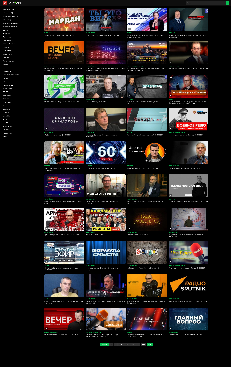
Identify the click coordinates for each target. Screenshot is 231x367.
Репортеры (7, 95)
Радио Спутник (8, 88)
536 (133, 344)
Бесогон (6, 47)
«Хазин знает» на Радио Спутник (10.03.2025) (185, 168)
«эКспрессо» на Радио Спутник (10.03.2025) (143, 268)
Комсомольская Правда (11, 75)
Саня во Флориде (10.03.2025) (97, 102)
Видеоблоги (7, 51)
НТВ (4, 81)
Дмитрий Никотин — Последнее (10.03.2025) (143, 168)
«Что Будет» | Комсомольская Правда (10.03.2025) (187, 268)
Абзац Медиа (7, 126)
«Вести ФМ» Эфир (9, 9)
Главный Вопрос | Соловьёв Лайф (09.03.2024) (185, 335)
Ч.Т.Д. (5, 119)
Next (149, 344)
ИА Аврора (6, 130)
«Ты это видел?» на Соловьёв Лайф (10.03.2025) (103, 35)
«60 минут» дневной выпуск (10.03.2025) (100, 168)
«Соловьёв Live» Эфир (10, 23)
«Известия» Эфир (9, 13)
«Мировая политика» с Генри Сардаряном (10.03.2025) (188, 68)
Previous (105, 344)
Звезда (5, 64)
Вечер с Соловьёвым (10, 44)
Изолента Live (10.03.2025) (95, 235)
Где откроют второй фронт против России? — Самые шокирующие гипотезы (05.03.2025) (188, 103)
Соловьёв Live (8, 99)
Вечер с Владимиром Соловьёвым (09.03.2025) (61, 335)
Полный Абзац (8, 85)
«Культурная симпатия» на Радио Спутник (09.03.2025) (188, 301)
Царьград (6, 112)
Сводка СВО (7, 102)
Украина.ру (6, 109)
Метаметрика (7, 133)
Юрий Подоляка (8, 123)
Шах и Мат (6, 116)
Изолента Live (7, 68)
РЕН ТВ (5, 92)
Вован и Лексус (8, 54)
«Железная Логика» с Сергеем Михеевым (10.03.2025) (188, 201)
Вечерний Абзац (8, 40)
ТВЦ (4, 106)
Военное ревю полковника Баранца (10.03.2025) (186, 135)
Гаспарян (6, 57)
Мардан (5, 78)
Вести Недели (8, 37)
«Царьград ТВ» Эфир (10, 26)
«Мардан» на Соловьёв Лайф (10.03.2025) (59, 35)
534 (120, 344)
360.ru (5, 136)
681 (143, 344)
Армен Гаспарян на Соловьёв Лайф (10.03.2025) (61, 235)
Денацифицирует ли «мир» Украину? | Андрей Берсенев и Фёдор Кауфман (102, 335)
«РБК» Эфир (7, 20)
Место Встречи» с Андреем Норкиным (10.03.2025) (62, 102)
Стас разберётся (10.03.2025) (138, 235)
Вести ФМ (6, 33)
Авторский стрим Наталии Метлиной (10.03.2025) (145, 135)
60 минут (6, 30)
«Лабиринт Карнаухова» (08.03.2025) (57, 135)
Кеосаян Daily (7, 71)
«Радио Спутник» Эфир (10, 16)
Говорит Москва (8, 61)
